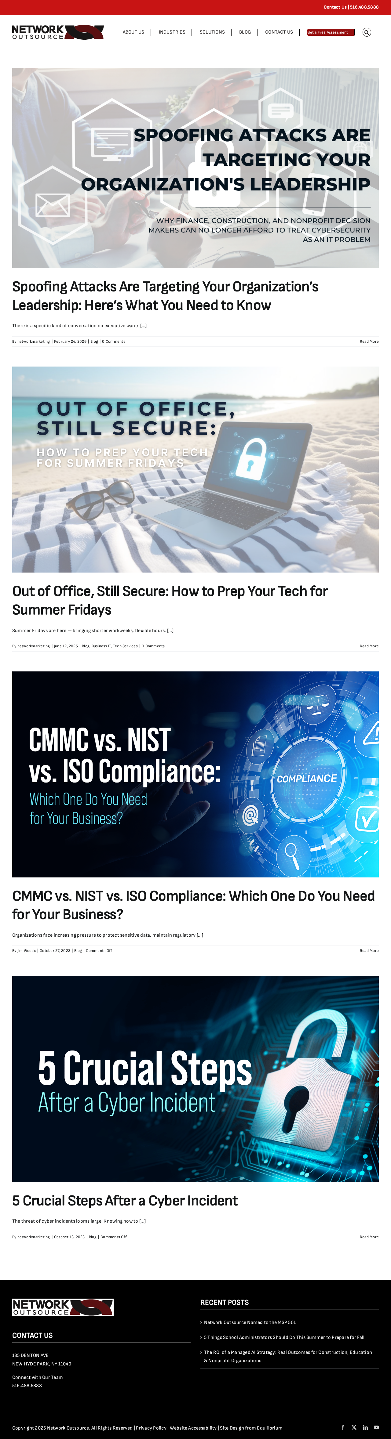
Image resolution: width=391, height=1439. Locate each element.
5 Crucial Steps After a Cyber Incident (125, 1200)
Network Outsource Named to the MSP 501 (250, 1322)
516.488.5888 (27, 1386)
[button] (367, 32)
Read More (369, 341)
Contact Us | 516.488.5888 (351, 7)
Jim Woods (26, 950)
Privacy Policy (151, 1428)
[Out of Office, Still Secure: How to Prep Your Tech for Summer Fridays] (195, 470)
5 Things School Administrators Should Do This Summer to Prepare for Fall (284, 1337)
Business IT (101, 646)
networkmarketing (33, 341)
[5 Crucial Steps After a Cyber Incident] (195, 1079)
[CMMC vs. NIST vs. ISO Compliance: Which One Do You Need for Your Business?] (195, 774)
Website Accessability (193, 1428)
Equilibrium (270, 1428)
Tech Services (125, 646)
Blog (94, 341)
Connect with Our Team (37, 1377)
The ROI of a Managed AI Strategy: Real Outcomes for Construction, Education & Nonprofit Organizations (288, 1357)
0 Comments (113, 341)
